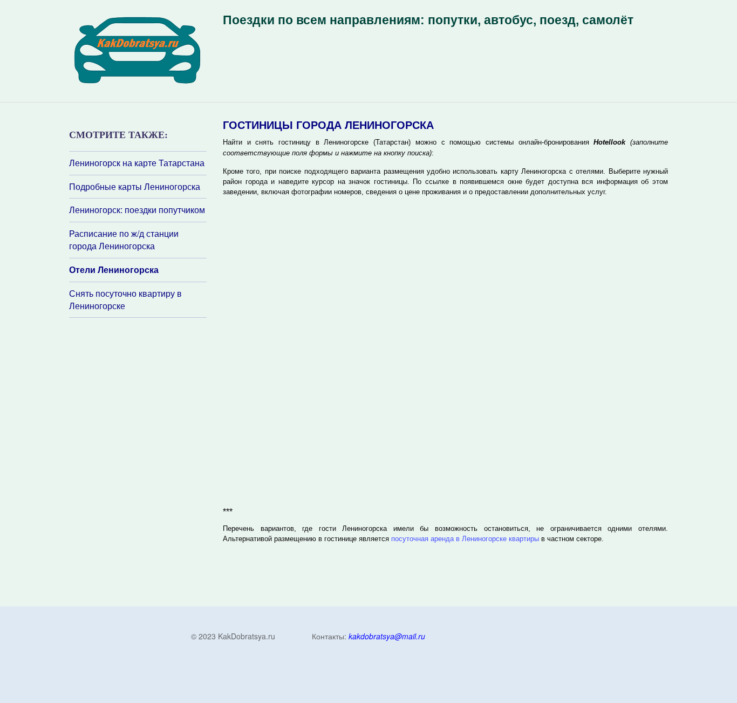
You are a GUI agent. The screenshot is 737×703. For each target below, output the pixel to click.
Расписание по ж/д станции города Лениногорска (124, 240)
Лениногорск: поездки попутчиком (137, 210)
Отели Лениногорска (114, 270)
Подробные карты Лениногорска (134, 187)
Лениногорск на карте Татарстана (136, 163)
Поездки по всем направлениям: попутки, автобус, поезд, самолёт (428, 20)
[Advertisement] (134, 461)
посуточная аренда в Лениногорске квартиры (465, 539)
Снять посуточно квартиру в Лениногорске (125, 300)
